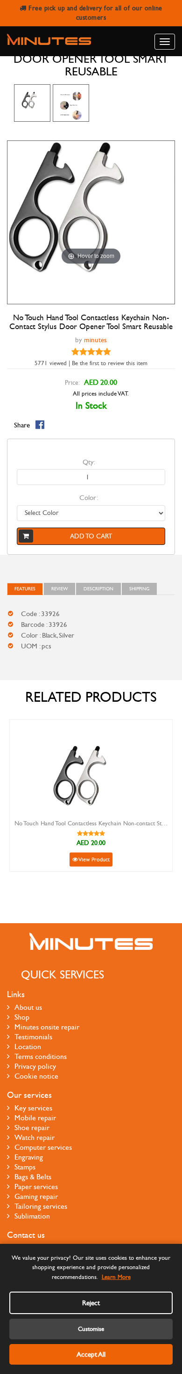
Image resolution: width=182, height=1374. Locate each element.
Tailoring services (40, 1206)
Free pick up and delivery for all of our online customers (94, 13)
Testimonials (33, 1036)
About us (28, 1007)
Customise (91, 1329)
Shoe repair (31, 1127)
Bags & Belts (32, 1176)
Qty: (89, 462)
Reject (91, 1303)
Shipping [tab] (139, 589)
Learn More (116, 1277)
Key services (33, 1107)
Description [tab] (98, 589)
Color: (88, 497)
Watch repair (34, 1137)
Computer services (43, 1147)
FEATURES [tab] (24, 589)
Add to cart (91, 536)
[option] (32, 103)
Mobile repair (35, 1117)
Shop (21, 1017)
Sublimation (32, 1216)
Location (27, 1046)
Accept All (91, 1354)
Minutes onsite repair (46, 1026)
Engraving (28, 1157)
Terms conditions (40, 1056)
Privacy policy (35, 1066)
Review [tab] (59, 589)
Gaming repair (36, 1196)
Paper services (36, 1186)
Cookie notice (36, 1076)
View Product (94, 859)
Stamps (24, 1166)
